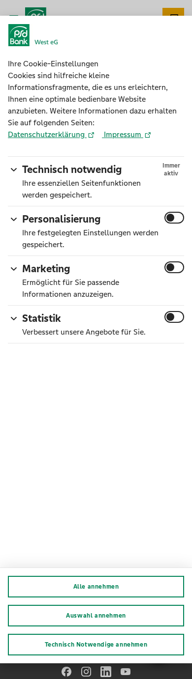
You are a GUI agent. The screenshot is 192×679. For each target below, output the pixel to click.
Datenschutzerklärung (47, 134)
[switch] (174, 218)
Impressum (122, 134)
